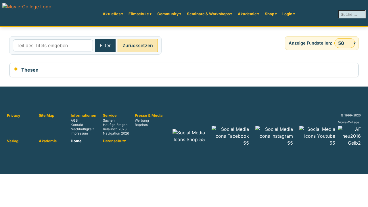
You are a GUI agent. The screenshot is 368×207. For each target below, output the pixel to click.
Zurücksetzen (137, 45)
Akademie (247, 14)
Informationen (83, 116)
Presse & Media (148, 116)
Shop (269, 14)
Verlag (12, 141)
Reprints (141, 125)
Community (168, 14)
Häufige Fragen (115, 125)
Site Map (46, 116)
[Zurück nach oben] (360, 199)
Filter (105, 45)
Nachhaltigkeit (82, 129)
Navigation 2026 (116, 134)
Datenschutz (114, 141)
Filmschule (139, 14)
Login (287, 14)
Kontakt (77, 125)
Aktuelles (111, 14)
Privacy (13, 116)
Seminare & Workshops (208, 14)
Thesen (30, 70)
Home (76, 141)
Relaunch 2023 (114, 129)
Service (110, 116)
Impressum (79, 134)
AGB (74, 121)
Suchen (109, 121)
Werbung (142, 121)
